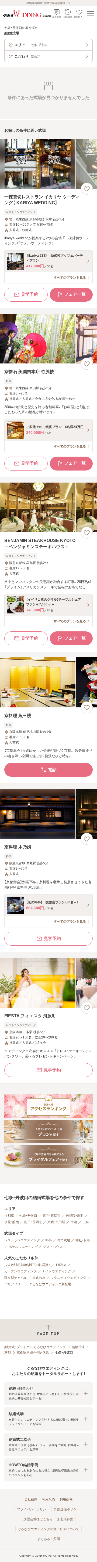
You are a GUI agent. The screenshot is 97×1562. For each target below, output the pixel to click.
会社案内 (31, 1499)
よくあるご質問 (48, 1539)
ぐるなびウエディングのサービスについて (48, 1529)
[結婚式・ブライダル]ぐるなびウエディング (35, 1347)
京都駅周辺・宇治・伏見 (33, 1352)
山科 (85, 1222)
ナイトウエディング (56, 1271)
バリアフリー (14, 1284)
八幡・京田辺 (56, 1222)
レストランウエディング (22, 1240)
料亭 (48, 1240)
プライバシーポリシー (33, 1509)
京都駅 (9, 1216)
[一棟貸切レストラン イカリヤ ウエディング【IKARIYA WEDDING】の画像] (48, 164)
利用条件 (66, 1499)
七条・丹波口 (28, 1216)
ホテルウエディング (23, 1247)
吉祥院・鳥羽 (75, 1216)
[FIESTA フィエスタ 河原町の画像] (48, 983)
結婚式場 (78, 1347)
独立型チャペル (15, 1278)
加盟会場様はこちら (38, 1519)
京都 (7, 1352)
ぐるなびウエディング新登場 (50, 1284)
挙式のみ (38, 1278)
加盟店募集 (65, 1519)
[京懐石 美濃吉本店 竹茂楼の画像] (48, 339)
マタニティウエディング (68, 1278)
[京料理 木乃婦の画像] (48, 814)
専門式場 (63, 1240)
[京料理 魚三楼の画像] (48, 682)
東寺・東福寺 (51, 1216)
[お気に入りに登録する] (87, 189)
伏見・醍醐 (11, 1222)
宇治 (74, 1222)
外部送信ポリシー (67, 1509)
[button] (48, 1393)
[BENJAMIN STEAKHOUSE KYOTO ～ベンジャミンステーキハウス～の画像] (48, 508)
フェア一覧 (75, 294)
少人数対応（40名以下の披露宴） (27, 1265)
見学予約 (29, 294)
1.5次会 (61, 1265)
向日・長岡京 (33, 1222)
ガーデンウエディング (20, 1271)
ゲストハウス (53, 1247)
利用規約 (48, 1499)
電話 (52, 769)
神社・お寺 (82, 1240)
